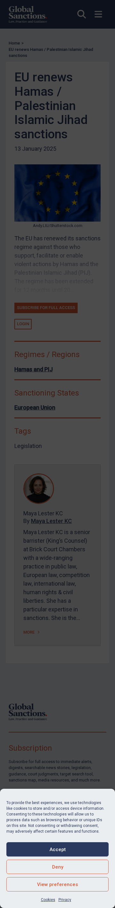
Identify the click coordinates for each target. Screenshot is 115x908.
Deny (57, 867)
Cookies (48, 900)
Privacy (64, 900)
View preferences (57, 884)
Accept (58, 849)
